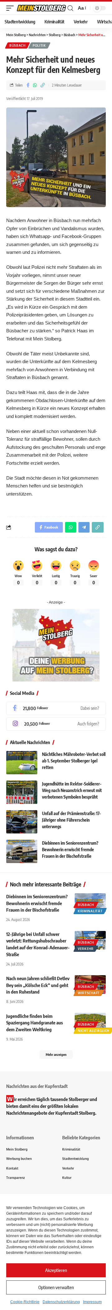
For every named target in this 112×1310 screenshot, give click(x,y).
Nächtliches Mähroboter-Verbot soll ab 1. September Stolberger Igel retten (73, 761)
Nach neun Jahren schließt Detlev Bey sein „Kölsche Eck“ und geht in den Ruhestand (37, 985)
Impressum (92, 1302)
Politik (39, 45)
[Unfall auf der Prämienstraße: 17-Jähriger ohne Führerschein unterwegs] (21, 821)
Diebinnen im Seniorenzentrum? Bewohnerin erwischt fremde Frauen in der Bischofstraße (70, 849)
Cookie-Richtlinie (25, 1302)
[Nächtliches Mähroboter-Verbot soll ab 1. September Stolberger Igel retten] (21, 762)
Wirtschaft (89, 993)
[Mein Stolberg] (41, 8)
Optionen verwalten (56, 1287)
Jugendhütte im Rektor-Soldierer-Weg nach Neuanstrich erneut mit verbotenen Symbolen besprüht (72, 790)
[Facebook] (56, 708)
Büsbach (17, 45)
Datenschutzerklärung (61, 1302)
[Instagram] (56, 724)
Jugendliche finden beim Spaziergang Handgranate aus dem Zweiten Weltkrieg (34, 1022)
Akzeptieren (56, 1270)
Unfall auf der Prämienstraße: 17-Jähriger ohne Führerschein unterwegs (71, 820)
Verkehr (86, 949)
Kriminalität (90, 911)
